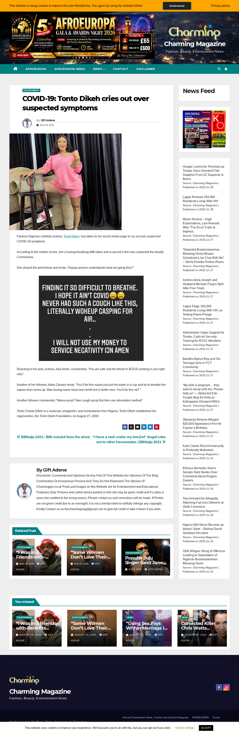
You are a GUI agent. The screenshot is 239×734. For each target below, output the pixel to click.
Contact (120, 69)
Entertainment (31, 90)
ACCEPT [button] (206, 728)
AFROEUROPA (36, 69)
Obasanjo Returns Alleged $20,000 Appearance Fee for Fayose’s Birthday (202, 423)
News (98, 69)
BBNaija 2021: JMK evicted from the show (55, 437)
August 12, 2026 (141, 635)
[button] (219, 68)
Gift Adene (48, 120)
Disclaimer (145, 69)
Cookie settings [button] (184, 727)
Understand (177, 5)
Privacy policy (220, 5)
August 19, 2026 (30, 635)
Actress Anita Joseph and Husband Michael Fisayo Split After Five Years (203, 284)
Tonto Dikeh (71, 236)
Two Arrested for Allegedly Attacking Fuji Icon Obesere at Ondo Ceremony (203, 502)
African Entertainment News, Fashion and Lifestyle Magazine (155, 717)
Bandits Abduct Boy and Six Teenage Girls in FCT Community (202, 363)
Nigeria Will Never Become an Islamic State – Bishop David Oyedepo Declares (203, 529)
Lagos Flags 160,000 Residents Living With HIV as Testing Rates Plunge (203, 310)
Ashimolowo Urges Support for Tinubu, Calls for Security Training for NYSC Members (203, 336)
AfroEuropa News (70, 69)
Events (216, 717)
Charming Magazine (194, 44)
